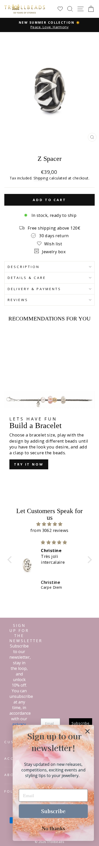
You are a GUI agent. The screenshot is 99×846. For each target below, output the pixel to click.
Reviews (18, 300)
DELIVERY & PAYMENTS (34, 289)
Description (24, 266)
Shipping (41, 178)
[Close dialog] (87, 731)
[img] (50, 524)
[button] (10, 559)
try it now (29, 464)
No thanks (53, 828)
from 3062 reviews (49, 530)
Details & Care (27, 277)
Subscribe (53, 811)
